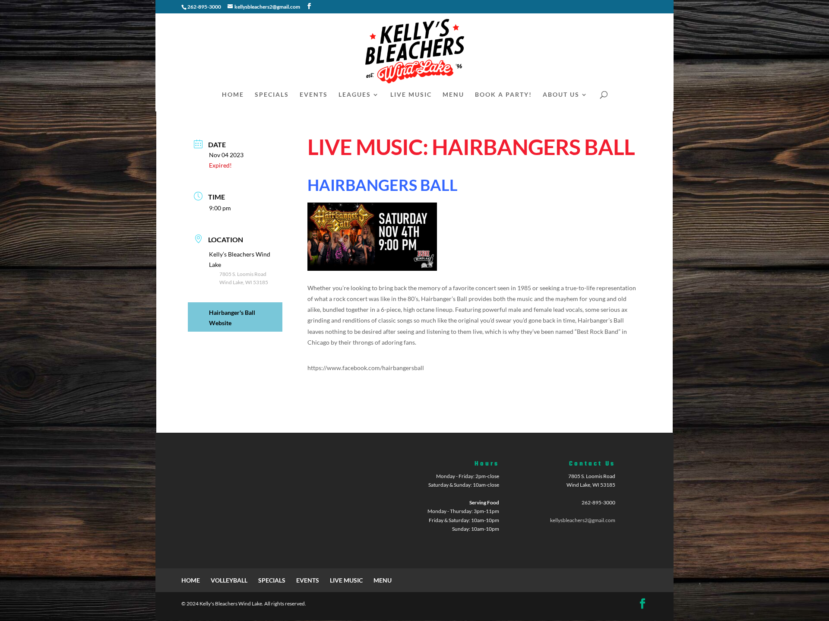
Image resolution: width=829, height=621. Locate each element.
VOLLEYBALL (229, 580)
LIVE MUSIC (411, 95)
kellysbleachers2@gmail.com (582, 520)
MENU (453, 95)
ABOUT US (561, 95)
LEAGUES (355, 95)
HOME (233, 95)
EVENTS (314, 95)
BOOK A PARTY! (503, 95)
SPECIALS (272, 95)
